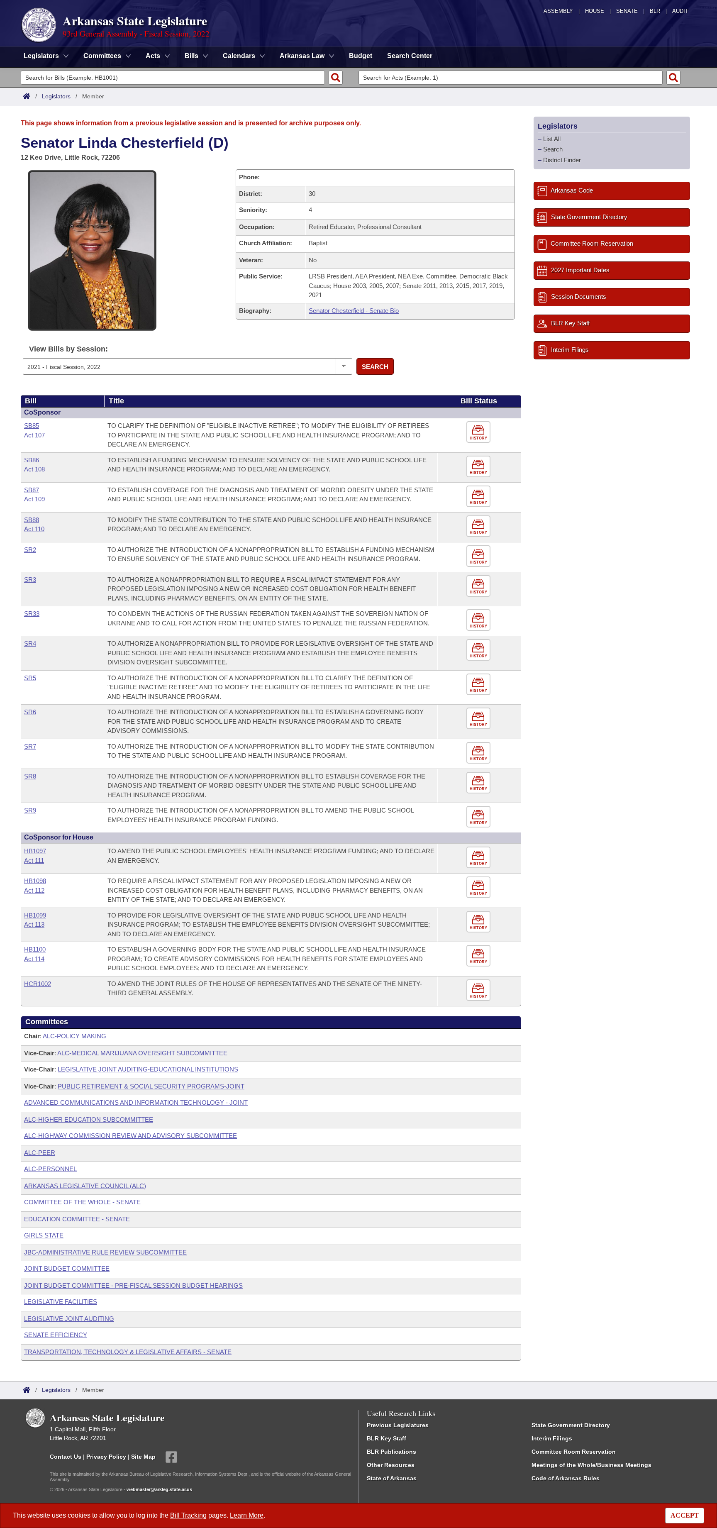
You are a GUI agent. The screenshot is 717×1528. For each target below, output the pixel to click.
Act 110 (34, 528)
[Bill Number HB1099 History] (479, 921)
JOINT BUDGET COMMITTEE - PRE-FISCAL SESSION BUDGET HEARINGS (133, 1285)
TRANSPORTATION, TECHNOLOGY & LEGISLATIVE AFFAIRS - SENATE (128, 1351)
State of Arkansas (392, 1478)
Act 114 (34, 958)
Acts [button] (153, 55)
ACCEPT (685, 1515)
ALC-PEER (39, 1152)
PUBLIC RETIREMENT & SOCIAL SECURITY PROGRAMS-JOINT (151, 1086)
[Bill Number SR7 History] (479, 753)
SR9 (30, 810)
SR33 (31, 613)
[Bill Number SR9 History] (479, 816)
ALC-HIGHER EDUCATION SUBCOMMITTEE (88, 1119)
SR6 (30, 711)
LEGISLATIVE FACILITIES (60, 1301)
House (594, 11)
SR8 (30, 776)
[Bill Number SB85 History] (479, 432)
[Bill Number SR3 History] (479, 586)
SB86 (31, 460)
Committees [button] (102, 55)
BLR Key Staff (386, 1438)
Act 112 (34, 890)
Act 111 (34, 860)
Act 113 (34, 924)
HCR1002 (37, 983)
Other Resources (391, 1465)
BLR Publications (391, 1451)
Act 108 (34, 469)
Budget (360, 55)
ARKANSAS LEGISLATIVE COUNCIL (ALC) (85, 1185)
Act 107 (34, 435)
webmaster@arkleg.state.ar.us (159, 1489)
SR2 (30, 549)
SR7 (30, 746)
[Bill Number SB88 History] (479, 526)
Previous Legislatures (398, 1425)
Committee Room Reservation (574, 1451)
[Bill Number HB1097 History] (479, 857)
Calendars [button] (239, 55)
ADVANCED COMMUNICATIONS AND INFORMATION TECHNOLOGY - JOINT (136, 1102)
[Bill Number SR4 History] (479, 650)
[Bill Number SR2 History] (479, 556)
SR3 (30, 579)
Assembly (558, 11)
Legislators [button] (41, 55)
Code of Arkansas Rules (566, 1478)
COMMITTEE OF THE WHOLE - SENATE (82, 1202)
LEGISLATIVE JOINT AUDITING (69, 1318)
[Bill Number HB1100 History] (479, 955)
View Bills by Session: (68, 349)
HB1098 (35, 880)
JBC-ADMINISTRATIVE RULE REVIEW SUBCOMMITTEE (105, 1252)
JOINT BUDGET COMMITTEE (67, 1268)
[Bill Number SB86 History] (479, 466)
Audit (680, 11)
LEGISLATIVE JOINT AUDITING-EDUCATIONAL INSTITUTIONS (148, 1069)
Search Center (409, 55)
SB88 (31, 519)
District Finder (562, 160)
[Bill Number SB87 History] (479, 496)
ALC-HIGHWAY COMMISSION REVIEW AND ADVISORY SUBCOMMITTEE (130, 1135)
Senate (627, 11)
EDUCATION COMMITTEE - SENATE (77, 1219)
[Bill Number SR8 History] (479, 782)
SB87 (31, 489)
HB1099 (35, 915)
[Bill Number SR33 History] (479, 620)
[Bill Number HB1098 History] (479, 887)
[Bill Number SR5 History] (479, 684)
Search (375, 366)
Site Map (143, 1456)
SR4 (30, 643)
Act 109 (34, 499)
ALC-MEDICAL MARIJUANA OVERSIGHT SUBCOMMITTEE (142, 1053)
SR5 (30, 677)
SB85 (31, 425)
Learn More (246, 1515)
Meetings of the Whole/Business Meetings (591, 1465)
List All (552, 138)
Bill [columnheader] (31, 401)
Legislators (56, 96)
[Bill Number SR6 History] (479, 718)
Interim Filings (552, 1438)
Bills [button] (191, 55)
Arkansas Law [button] (302, 55)
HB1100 (35, 949)
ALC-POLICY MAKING (74, 1036)
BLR (655, 11)
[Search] (336, 78)
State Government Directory (571, 1425)
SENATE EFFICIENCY (55, 1334)
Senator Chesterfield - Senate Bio (354, 310)
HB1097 (35, 850)
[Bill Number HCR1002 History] (479, 990)
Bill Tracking (188, 1515)
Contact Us (65, 1456)
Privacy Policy (106, 1456)
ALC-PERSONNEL (50, 1168)
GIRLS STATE (43, 1235)
